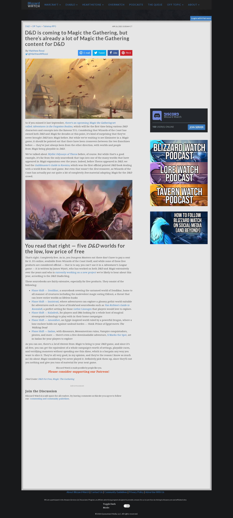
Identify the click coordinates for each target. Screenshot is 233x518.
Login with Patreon (201, 18)
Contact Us (97, 492)
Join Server (196, 127)
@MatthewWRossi (38, 54)
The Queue (155, 4)
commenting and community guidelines (49, 399)
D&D (27, 26)
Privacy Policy (136, 492)
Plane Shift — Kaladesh (45, 312)
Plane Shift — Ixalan (43, 331)
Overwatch (116, 4)
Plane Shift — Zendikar (45, 290)
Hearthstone (92, 4)
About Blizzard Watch (78, 492)
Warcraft (51, 4)
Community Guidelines (115, 492)
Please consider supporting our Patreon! (78, 371)
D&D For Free (45, 379)
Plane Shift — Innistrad (45, 301)
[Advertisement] (179, 44)
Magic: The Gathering (63, 379)
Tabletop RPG (49, 26)
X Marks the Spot (117, 335)
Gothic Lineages (82, 309)
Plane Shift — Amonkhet (46, 320)
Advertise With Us (154, 492)
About (193, 4)
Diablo (70, 4)
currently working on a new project (75, 272)
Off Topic (174, 4)
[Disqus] (78, 446)
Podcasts (136, 4)
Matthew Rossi (36, 50)
